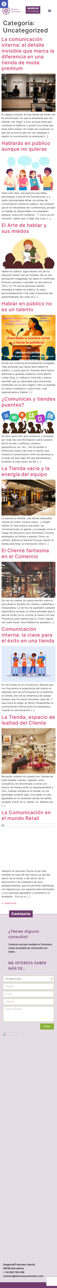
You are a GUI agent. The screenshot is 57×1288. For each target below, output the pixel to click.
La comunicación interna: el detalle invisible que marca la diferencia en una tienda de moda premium (28, 53)
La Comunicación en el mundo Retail (26, 815)
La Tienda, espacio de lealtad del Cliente (28, 720)
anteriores (9, 903)
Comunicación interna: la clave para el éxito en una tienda (28, 635)
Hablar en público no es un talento (27, 306)
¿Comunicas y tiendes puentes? (28, 402)
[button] (4, 4)
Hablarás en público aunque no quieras (26, 146)
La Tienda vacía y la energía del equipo (26, 471)
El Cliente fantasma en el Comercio (25, 553)
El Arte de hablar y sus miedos (24, 228)
